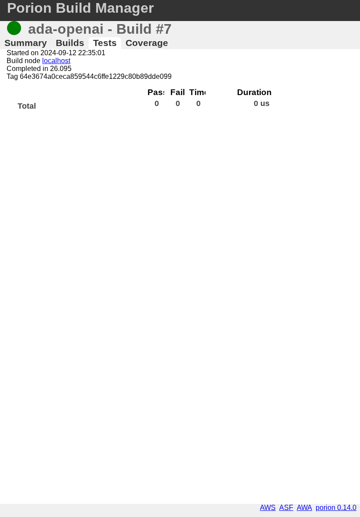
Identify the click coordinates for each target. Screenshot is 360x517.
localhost (56, 60)
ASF (286, 507)
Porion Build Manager (80, 8)
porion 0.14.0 (336, 507)
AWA (304, 507)
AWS (268, 507)
